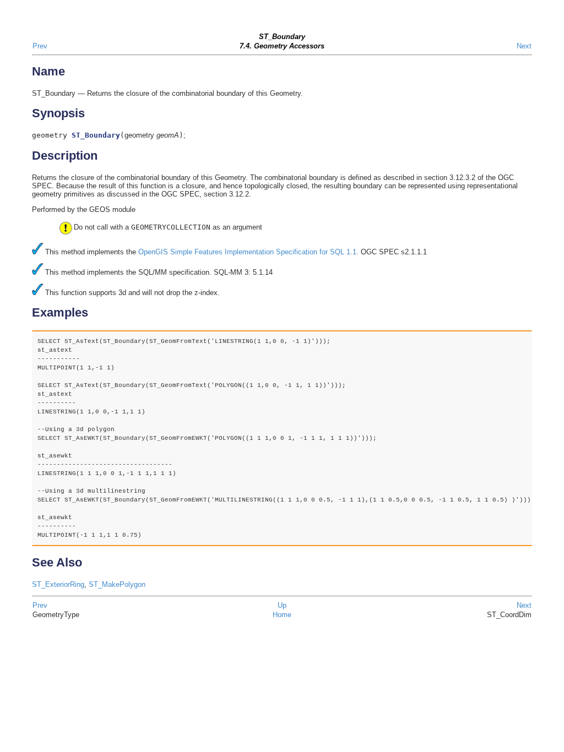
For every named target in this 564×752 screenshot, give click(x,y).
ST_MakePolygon (117, 584)
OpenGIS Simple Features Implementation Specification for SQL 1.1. (248, 252)
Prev (39, 46)
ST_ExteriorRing (58, 584)
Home (282, 615)
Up (282, 605)
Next (524, 46)
